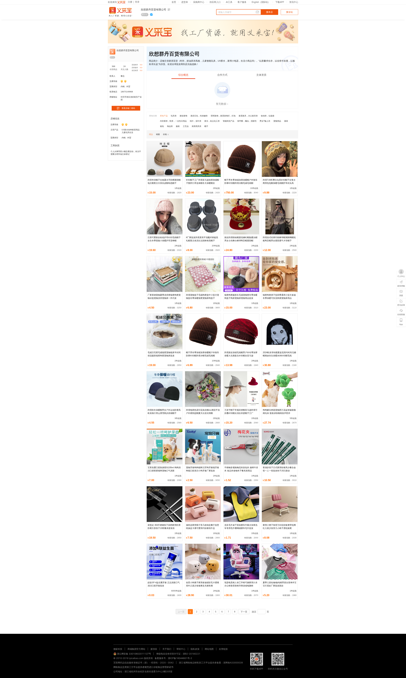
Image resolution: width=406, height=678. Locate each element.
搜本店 (269, 12)
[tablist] (203, 639)
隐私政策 (195, 649)
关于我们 (166, 649)
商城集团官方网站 (136, 649)
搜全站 (289, 12)
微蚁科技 (117, 649)
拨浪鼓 (154, 649)
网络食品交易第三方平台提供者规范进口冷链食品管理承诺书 (143, 667)
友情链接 (223, 649)
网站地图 (209, 649)
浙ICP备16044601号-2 (180, 658)
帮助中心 (181, 649)
